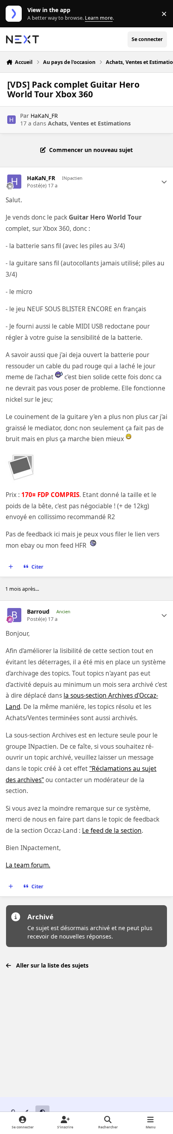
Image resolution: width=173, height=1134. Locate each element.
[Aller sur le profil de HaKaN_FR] (11, 119)
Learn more (15, 14)
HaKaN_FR (44, 115)
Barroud (38, 611)
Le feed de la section (112, 830)
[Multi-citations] (11, 567)
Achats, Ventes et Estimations (89, 123)
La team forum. (28, 865)
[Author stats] (164, 182)
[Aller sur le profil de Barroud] (14, 615)
